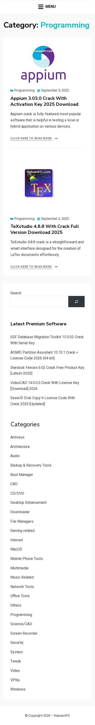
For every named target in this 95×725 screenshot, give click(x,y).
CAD (14, 484)
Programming (24, 90)
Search (15, 293)
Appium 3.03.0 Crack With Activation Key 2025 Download (44, 101)
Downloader (20, 512)
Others (15, 605)
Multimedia (19, 568)
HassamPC (62, 715)
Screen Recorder (23, 633)
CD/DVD (17, 493)
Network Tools (22, 587)
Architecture (20, 446)
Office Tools (20, 596)
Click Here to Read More (31, 138)
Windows (17, 689)
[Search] (76, 301)
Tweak (15, 661)
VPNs (15, 680)
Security (17, 642)
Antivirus (17, 437)
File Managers (21, 521)
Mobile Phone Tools (26, 558)
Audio (15, 456)
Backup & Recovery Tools (30, 465)
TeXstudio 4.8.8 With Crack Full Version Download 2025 (44, 229)
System (16, 652)
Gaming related (22, 530)
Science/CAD (21, 624)
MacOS (16, 549)
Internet (16, 540)
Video (15, 670)
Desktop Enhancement (28, 502)
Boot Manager (21, 475)
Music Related (22, 577)
